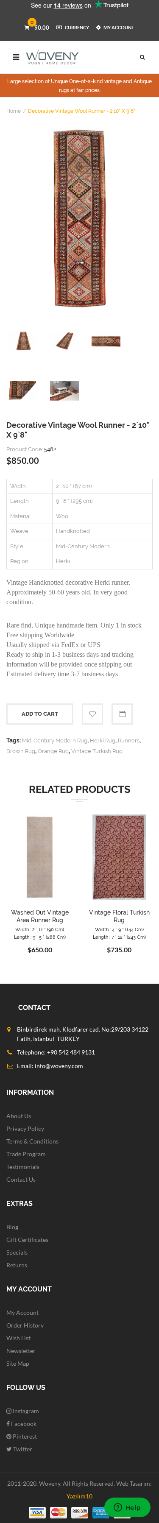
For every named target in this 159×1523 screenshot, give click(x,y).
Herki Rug (102, 740)
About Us (18, 1115)
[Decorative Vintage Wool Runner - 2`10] (79, 218)
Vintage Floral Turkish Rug (119, 916)
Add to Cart (40, 714)
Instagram (25, 1410)
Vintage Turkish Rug (97, 751)
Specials (17, 1252)
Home (13, 111)
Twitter (22, 1449)
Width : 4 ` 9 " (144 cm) (119, 929)
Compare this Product (122, 714)
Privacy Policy (25, 1128)
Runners (128, 740)
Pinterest (24, 1436)
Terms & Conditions (32, 1141)
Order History (25, 1325)
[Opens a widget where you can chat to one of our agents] (127, 1508)
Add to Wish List (92, 714)
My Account (22, 1312)
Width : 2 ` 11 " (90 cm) (39, 929)
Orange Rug (53, 751)
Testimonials (22, 1166)
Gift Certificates (27, 1239)
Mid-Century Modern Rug (54, 740)
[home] (52, 57)
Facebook (23, 1423)
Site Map (17, 1363)
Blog (12, 1226)
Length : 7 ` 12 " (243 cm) (119, 937)
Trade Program (26, 1154)
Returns (16, 1265)
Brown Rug (20, 751)
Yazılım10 (79, 1496)
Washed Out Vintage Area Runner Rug (40, 916)
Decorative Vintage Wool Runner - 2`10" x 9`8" (81, 111)
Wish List (18, 1338)
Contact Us (21, 1179)
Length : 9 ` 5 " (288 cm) (40, 937)
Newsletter (21, 1350)
